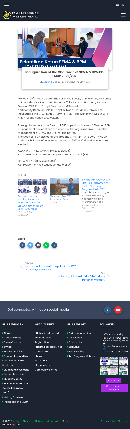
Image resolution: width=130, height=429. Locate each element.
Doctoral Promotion (15, 374)
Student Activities (14, 351)
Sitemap (123, 421)
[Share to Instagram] (54, 245)
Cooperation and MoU (16, 356)
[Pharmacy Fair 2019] (64, 186)
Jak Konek (74, 346)
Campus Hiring (12, 337)
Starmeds (42, 360)
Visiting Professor (14, 397)
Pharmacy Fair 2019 (60, 196)
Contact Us (75, 342)
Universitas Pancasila (48, 333)
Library (40, 356)
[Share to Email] (38, 245)
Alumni (8, 333)
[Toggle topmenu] (7, 5)
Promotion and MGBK (16, 401)
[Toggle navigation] (123, 15)
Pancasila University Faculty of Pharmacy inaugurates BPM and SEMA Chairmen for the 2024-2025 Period (31, 203)
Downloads (75, 337)
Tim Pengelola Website (82, 356)
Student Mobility (13, 379)
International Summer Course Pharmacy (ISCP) (15, 388)
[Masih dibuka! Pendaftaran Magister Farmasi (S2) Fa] (123, 361)
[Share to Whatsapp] (46, 245)
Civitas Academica (80, 333)
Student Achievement (16, 369)
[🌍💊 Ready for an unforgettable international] (123, 370)
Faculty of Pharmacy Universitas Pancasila (35, 421)
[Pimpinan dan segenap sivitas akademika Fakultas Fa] (104, 361)
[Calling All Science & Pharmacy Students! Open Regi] (113, 361)
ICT (21, 424)
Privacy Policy (76, 351)
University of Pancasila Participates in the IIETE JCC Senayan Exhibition (50, 266)
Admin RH (48, 82)
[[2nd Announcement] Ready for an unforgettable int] (104, 370)
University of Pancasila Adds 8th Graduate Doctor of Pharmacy (81, 277)
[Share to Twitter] (30, 245)
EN (122, 5)
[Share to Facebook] (22, 245)
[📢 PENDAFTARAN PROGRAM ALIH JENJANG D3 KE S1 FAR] (113, 370)
